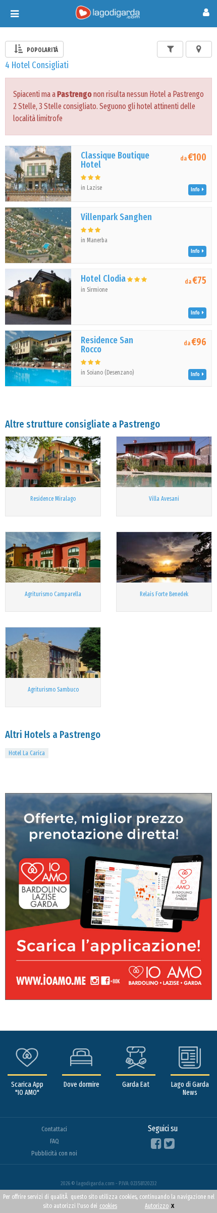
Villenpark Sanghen (116, 217)
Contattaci (54, 1129)
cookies (108, 1205)
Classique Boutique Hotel (115, 160)
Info (196, 189)
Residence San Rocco (107, 345)
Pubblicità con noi (54, 1153)
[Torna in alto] (189, 1185)
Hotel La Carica (27, 753)
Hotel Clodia (103, 278)
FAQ (54, 1141)
